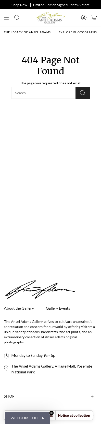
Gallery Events (58, 308)
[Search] (83, 93)
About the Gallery (19, 308)
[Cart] (94, 17)
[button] (27, 418)
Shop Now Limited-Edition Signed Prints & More (51, 5)
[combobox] (36, 92)
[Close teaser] (51, 413)
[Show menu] (6, 17)
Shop (9, 396)
